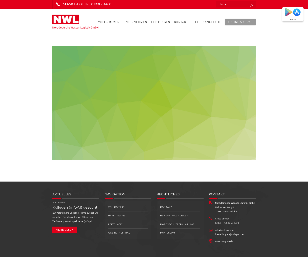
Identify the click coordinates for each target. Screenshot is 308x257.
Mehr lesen (65, 229)
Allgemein (58, 202)
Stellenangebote (206, 22)
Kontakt (181, 22)
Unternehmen (135, 22)
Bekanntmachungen (174, 215)
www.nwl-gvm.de (224, 241)
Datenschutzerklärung (177, 224)
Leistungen (160, 22)
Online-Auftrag (240, 22)
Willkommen (109, 22)
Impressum (167, 232)
